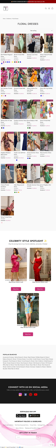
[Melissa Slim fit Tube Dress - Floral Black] (1, 128)
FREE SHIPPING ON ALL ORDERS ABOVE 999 (28, 1)
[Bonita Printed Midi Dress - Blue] (20, 62)
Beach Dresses (31, 357)
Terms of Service (20, 428)
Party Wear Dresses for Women (22, 365)
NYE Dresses (49, 363)
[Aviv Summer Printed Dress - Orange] (1, 95)
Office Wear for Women (8, 365)
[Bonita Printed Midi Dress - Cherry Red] (16, 62)
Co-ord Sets (29, 359)
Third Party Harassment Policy (21, 425)
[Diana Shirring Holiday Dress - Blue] (41, 95)
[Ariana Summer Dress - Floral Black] (29, 158)
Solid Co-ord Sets (11, 367)
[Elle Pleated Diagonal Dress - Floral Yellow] (12, 62)
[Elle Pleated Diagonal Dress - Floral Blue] (1, 63)
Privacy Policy (33, 425)
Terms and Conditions (8, 425)
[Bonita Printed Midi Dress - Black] (15, 62)
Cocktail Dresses (37, 359)
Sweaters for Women (41, 367)
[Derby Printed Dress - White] (3, 222)
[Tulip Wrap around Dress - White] (20, 192)
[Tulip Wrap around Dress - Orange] (18, 192)
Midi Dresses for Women (39, 363)
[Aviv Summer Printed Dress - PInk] (3, 95)
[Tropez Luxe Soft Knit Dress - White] (15, 160)
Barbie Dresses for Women (21, 357)
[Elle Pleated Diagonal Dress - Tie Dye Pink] (11, 62)
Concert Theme (44, 359)
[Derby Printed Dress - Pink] (1, 222)
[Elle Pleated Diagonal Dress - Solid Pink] (1, 62)
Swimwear (32, 367)
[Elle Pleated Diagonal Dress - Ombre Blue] (7, 62)
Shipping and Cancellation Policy (32, 428)
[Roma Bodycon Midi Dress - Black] (29, 128)
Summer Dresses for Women (22, 367)
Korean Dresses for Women (13, 363)
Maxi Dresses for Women (26, 363)
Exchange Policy (41, 425)
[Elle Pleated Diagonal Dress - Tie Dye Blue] (9, 62)
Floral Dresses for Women (15, 361)
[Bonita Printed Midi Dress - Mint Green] (18, 62)
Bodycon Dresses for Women (9, 359)
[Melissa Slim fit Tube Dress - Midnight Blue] (3, 128)
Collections (9, 18)
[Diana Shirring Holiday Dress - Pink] (43, 95)
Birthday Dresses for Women (42, 357)
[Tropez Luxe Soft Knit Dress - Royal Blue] (16, 160)
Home (4, 18)
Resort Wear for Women (35, 365)
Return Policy (50, 425)
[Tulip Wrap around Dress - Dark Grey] (16, 192)
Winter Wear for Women (13, 368)
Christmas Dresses (21, 359)
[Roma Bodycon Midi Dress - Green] (28, 128)
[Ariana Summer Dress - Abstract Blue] (28, 158)
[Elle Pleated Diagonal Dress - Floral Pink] (3, 63)
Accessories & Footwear (8, 357)
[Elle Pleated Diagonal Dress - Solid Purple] (3, 62)
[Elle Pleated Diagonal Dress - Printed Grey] (5, 62)
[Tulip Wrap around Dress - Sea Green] (15, 192)
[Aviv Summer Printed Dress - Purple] (5, 95)
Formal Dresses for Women (28, 361)
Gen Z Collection (39, 361)
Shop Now (16, 289)
